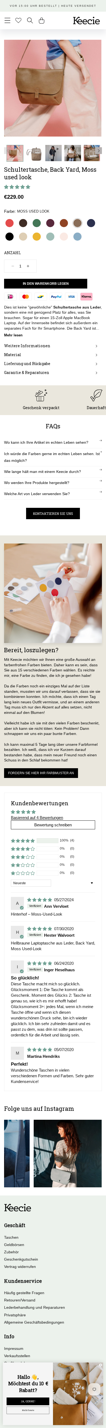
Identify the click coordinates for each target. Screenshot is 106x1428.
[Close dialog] (100, 1365)
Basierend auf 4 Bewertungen (37, 817)
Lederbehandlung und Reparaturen (34, 1307)
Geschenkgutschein (21, 1259)
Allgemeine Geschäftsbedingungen (34, 1322)
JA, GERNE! (28, 1401)
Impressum (13, 1348)
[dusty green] (50, 237)
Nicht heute (28, 1410)
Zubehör (11, 1252)
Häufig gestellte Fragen (24, 1293)
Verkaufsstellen (17, 1356)
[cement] (23, 237)
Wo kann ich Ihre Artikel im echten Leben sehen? (46, 442)
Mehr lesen (13, 335)
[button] (7, 20)
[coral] (9, 223)
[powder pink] (64, 237)
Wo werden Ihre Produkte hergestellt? (36, 483)
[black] (9, 237)
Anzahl (12, 252)
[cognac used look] (64, 223)
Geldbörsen (14, 1245)
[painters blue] (77, 237)
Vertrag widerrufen (20, 1266)
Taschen (11, 1237)
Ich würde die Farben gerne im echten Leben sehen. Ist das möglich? (52, 457)
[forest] (37, 223)
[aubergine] (50, 223)
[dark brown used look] (23, 223)
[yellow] (37, 237)
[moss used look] (77, 223)
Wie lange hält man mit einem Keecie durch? (42, 471)
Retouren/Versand (19, 1300)
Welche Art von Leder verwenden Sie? (37, 494)
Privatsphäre (15, 1315)
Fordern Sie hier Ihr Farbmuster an (41, 773)
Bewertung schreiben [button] (53, 825)
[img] (40, 899)
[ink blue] (91, 223)
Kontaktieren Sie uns (53, 513)
